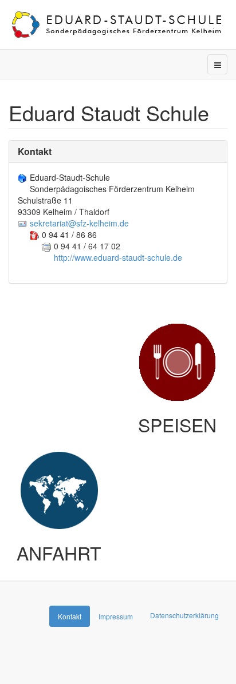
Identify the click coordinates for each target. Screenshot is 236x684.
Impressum (116, 616)
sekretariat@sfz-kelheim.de (79, 223)
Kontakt (35, 151)
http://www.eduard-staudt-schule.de (118, 257)
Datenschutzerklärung (184, 615)
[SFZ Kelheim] (118, 24)
